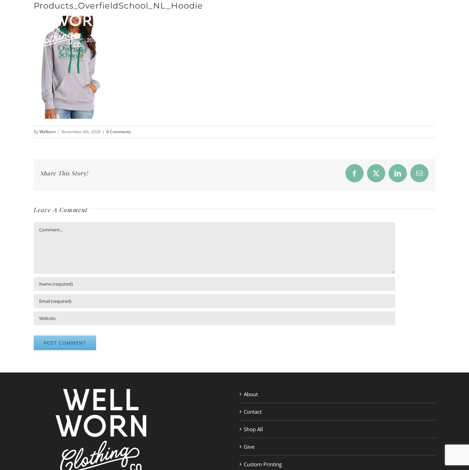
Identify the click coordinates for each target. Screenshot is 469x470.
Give (249, 446)
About (251, 394)
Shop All (253, 429)
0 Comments (118, 132)
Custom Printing (263, 464)
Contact (253, 411)
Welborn (47, 132)
